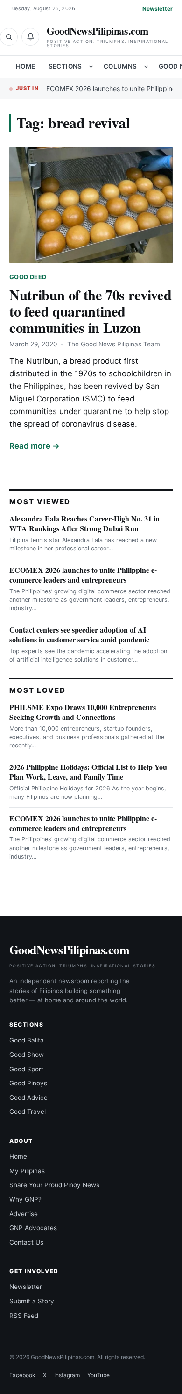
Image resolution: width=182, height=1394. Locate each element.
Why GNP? (25, 1199)
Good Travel (27, 1111)
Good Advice (28, 1097)
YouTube (98, 1375)
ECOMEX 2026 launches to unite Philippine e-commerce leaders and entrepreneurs (83, 574)
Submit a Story (31, 1301)
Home (25, 66)
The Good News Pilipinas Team (113, 344)
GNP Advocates (33, 1228)
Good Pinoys (28, 1083)
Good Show (26, 1054)
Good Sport (26, 1069)
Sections (65, 66)
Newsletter (157, 8)
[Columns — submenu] (146, 67)
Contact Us (26, 1242)
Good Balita (26, 1040)
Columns (120, 66)
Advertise (23, 1214)
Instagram (67, 1375)
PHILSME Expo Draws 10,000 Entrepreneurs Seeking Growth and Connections (82, 712)
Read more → (34, 446)
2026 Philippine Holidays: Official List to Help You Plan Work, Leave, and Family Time (88, 771)
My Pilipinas (27, 1171)
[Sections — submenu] (91, 67)
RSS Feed (23, 1315)
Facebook (22, 1375)
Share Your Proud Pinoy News (54, 1185)
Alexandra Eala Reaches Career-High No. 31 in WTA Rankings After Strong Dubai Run (84, 523)
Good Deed (27, 277)
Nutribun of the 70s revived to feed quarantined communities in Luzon (90, 311)
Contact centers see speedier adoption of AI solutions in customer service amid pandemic (79, 634)
